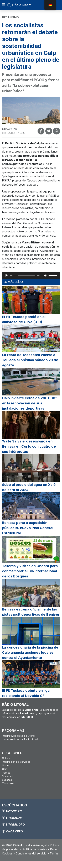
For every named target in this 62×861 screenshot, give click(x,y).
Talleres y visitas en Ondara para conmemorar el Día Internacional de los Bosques (30, 571)
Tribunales (8, 783)
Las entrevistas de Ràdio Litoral (20, 739)
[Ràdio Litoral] (24, 5)
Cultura (6, 758)
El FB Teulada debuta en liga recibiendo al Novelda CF (26, 693)
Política (6, 772)
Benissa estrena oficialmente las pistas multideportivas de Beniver (30, 612)
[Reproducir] (6, 275)
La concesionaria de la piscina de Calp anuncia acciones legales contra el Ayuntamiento (30, 652)
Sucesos (7, 779)
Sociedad (7, 776)
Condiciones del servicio (31, 853)
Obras (5, 765)
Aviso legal (39, 845)
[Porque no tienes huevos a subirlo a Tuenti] (48, 131)
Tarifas (54, 853)
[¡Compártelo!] (41, 131)
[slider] (53, 275)
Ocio (4, 769)
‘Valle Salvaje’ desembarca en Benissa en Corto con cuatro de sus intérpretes (29, 446)
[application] (31, 275)
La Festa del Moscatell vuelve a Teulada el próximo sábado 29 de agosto (30, 360)
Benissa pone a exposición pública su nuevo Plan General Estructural (27, 528)
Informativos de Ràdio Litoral (18, 735)
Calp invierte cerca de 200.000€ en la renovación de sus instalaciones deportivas (30, 403)
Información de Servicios (16, 761)
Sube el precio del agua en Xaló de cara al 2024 (29, 487)
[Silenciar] (46, 275)
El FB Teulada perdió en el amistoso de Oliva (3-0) (23, 319)
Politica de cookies (35, 849)
